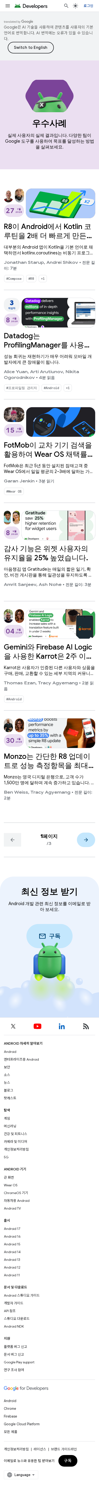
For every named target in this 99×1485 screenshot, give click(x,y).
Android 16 (12, 1236)
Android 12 (12, 1267)
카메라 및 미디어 (15, 1141)
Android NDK (14, 1326)
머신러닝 (10, 1126)
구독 (68, 1460)
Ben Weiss (16, 792)
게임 (7, 1118)
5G (6, 1157)
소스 (7, 1075)
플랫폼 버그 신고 (15, 1347)
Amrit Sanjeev (20, 584)
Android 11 (12, 1275)
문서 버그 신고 (14, 1354)
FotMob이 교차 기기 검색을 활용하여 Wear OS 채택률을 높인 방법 (49, 454)
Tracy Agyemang (58, 683)
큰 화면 (9, 1177)
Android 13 (12, 1259)
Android (10, 1051)
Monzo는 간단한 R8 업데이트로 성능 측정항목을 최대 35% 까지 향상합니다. (47, 765)
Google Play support (19, 1362)
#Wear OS (14, 491)
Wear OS (11, 1185)
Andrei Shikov (62, 262)
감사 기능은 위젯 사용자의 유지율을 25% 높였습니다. (46, 553)
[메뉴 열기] (7, 6)
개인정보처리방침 (16, 1149)
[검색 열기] (66, 6)
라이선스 (40, 1449)
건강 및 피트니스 (15, 1134)
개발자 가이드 (13, 1303)
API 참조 (10, 1311)
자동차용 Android (17, 1200)
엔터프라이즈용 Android (21, 1059)
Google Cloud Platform (22, 1424)
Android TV (12, 1208)
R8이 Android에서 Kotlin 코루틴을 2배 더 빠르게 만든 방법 (47, 236)
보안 (7, 1067)
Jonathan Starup (24, 262)
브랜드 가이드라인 (64, 1449)
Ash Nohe (50, 584)
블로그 (8, 1090)
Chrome (10, 1408)
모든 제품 (10, 1432)
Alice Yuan (16, 371)
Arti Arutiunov (46, 371)
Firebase (10, 1416)
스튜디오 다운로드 (17, 1318)
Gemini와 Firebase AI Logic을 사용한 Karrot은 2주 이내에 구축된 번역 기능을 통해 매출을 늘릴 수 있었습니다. (48, 661)
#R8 (31, 278)
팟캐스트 (10, 1098)
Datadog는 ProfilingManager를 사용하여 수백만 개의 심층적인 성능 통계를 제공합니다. (47, 349)
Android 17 (12, 1228)
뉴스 (7, 1082)
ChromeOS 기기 (16, 1193)
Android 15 (12, 1244)
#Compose (14, 278)
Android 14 (12, 1252)
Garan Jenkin (19, 481)
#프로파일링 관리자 (21, 388)
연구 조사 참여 (14, 1370)
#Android (51, 388)
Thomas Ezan (20, 683)
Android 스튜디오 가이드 (22, 1295)
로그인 (88, 6)
